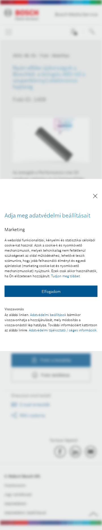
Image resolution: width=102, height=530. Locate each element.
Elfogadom (51, 291)
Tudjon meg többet (65, 276)
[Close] (95, 197)
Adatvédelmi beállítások (48, 315)
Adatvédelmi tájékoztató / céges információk (63, 330)
